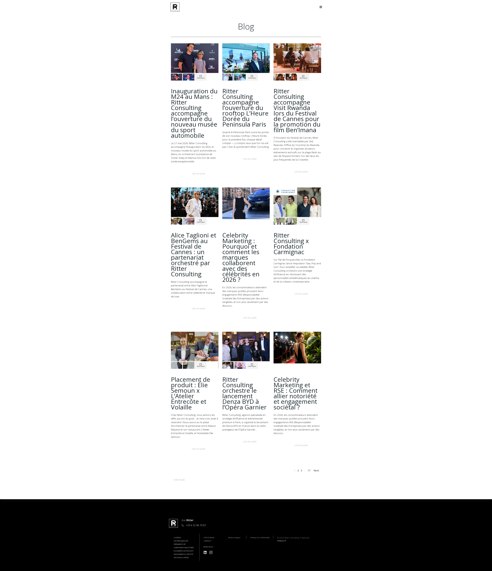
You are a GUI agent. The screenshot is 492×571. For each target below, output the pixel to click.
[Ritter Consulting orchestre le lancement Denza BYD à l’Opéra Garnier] (246, 350)
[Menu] (321, 7)
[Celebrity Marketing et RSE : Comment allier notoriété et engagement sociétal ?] (297, 347)
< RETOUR (179, 479)
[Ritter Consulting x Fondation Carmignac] (297, 205)
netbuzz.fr (281, 540)
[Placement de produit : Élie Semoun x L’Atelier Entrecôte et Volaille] (194, 350)
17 (309, 470)
